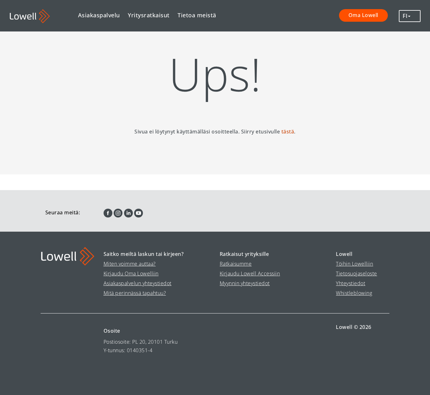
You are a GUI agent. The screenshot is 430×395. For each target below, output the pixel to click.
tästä (287, 131)
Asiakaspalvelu (99, 15)
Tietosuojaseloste (356, 273)
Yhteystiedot (350, 283)
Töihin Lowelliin (354, 263)
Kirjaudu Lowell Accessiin (250, 273)
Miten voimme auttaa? (130, 263)
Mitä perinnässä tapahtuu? (135, 293)
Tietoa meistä (197, 15)
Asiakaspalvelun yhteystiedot (138, 283)
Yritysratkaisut (149, 15)
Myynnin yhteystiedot (245, 283)
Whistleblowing (354, 293)
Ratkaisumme (236, 263)
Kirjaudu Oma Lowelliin (131, 273)
